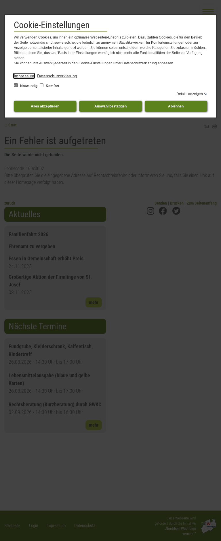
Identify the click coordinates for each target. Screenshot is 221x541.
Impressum (24, 76)
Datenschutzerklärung (57, 76)
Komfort (52, 86)
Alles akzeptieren (45, 106)
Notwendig (28, 86)
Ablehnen (176, 106)
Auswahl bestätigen (110, 106)
